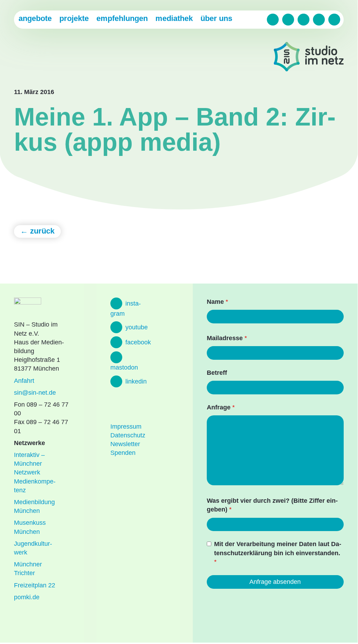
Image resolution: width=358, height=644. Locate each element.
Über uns (216, 18)
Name (217, 301)
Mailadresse (227, 338)
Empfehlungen (122, 18)
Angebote (35, 18)
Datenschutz (127, 435)
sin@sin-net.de (35, 392)
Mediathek (174, 18)
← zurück (37, 231)
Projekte (74, 18)
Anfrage (221, 407)
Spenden (123, 452)
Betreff (217, 372)
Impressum (125, 426)
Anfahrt (24, 380)
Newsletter (125, 444)
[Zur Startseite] (309, 58)
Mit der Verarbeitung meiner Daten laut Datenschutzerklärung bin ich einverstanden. (277, 553)
